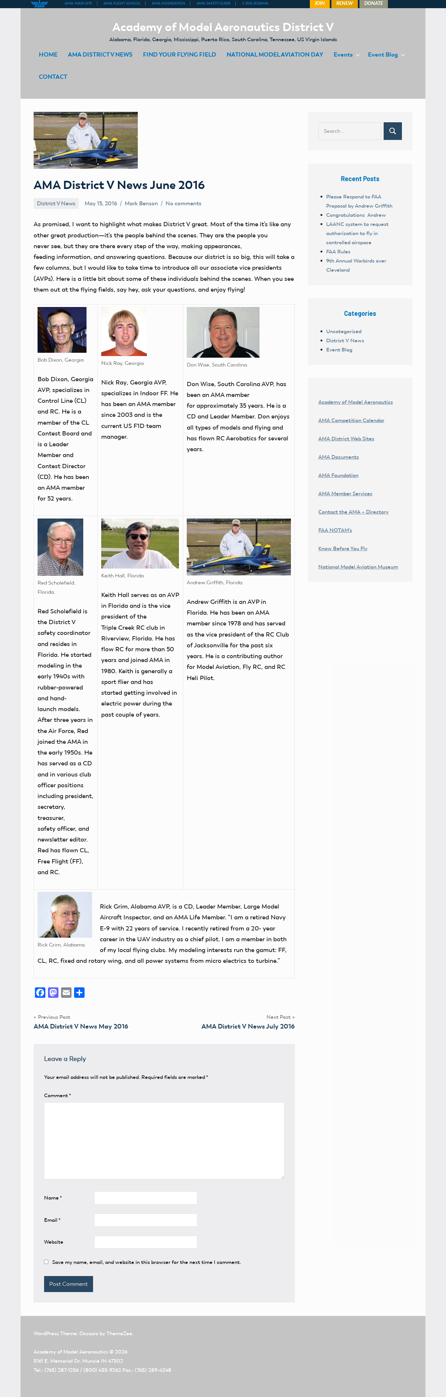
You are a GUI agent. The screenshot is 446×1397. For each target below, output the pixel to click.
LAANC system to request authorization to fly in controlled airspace (357, 233)
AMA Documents (338, 457)
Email (52, 1220)
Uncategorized (343, 331)
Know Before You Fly (342, 548)
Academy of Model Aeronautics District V (223, 27)
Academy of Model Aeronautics (355, 402)
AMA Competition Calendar (351, 420)
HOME (48, 54)
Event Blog (383, 54)
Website (53, 1242)
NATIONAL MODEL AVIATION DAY (275, 54)
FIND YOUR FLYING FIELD (179, 54)
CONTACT (53, 76)
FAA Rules (338, 251)
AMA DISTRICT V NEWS (100, 54)
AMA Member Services (345, 493)
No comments (183, 203)
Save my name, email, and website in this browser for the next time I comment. (146, 1262)
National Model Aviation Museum (358, 567)
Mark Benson (141, 203)
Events (343, 54)
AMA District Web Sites (346, 438)
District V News (56, 203)
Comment (57, 1095)
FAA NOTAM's (335, 530)
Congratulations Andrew (356, 215)
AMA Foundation (338, 475)
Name (53, 1198)
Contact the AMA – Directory (353, 512)
